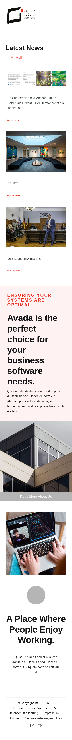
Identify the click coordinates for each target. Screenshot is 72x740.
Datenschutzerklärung (23, 713)
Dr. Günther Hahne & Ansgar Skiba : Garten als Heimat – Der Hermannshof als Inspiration (35, 103)
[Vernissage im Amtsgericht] (36, 227)
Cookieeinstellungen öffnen (43, 718)
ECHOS (12, 183)
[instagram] (40, 725)
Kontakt (15, 718)
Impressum (51, 713)
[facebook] (31, 725)
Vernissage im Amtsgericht (25, 258)
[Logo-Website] (21, 8)
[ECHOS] (36, 151)
